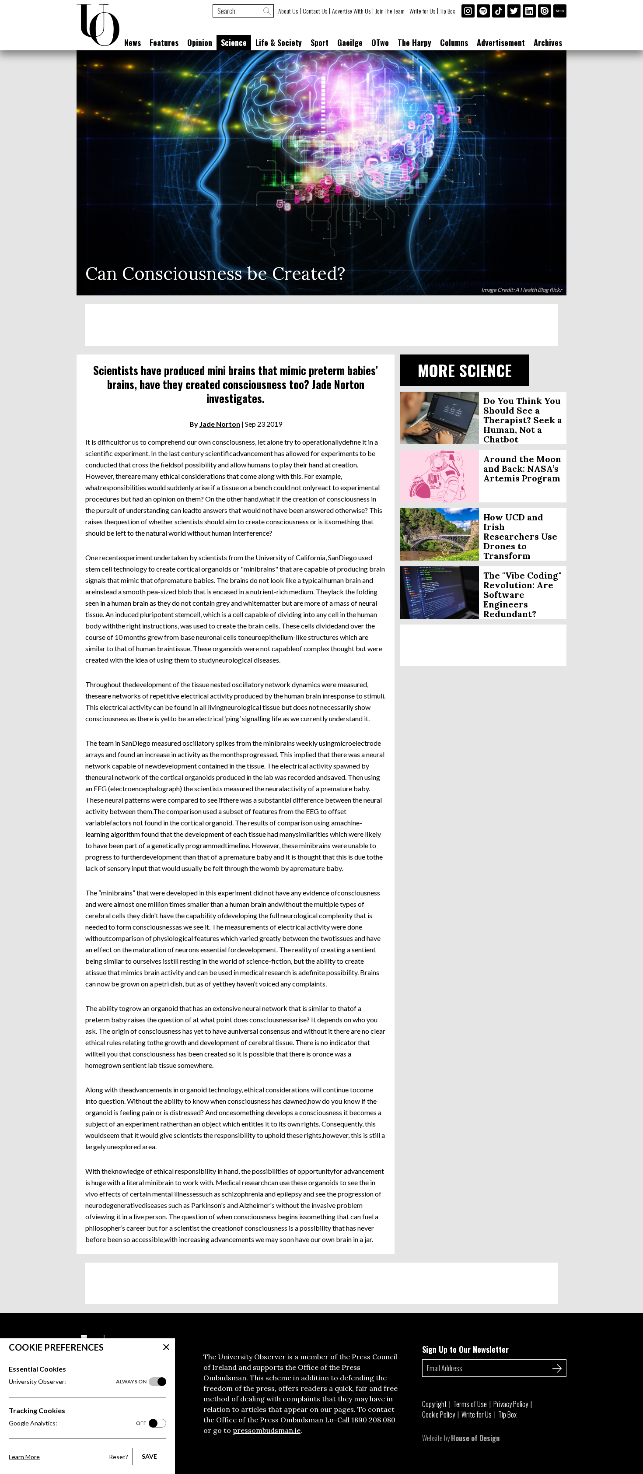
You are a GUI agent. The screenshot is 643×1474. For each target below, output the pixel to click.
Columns (454, 42)
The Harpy (414, 42)
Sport (319, 42)
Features (164, 42)
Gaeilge (350, 42)
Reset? (118, 1456)
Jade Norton (219, 424)
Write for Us (422, 11)
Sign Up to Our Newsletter (465, 1349)
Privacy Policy (510, 1404)
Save (149, 1456)
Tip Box (447, 11)
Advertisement (501, 42)
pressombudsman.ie (267, 1430)
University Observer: (78, 1381)
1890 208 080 (373, 1419)
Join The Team (390, 11)
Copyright (434, 1404)
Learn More (24, 1456)
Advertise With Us (351, 11)
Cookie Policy (438, 1414)
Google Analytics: (78, 1423)
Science (234, 42)
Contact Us (315, 11)
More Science (465, 370)
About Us (288, 11)
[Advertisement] (321, 325)
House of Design (475, 1438)
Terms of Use (470, 1404)
